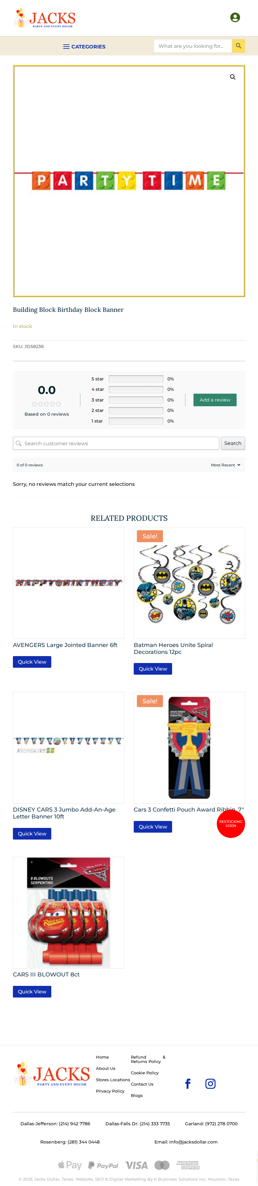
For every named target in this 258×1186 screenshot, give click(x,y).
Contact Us (142, 1084)
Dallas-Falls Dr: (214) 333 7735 (137, 1124)
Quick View (32, 662)
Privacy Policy (110, 1091)
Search (233, 443)
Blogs (137, 1095)
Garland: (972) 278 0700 (211, 1124)
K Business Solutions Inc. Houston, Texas (196, 1179)
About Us (105, 1068)
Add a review (215, 400)
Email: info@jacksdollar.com (186, 1142)
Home (102, 1057)
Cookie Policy (145, 1073)
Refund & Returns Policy (148, 1059)
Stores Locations (113, 1080)
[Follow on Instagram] (200, 1074)
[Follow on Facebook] (178, 1074)
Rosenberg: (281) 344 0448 (70, 1142)
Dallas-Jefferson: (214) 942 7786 (55, 1124)
